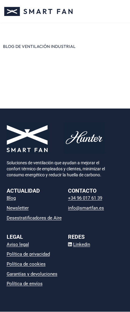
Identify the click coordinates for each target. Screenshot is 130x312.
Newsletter (18, 208)
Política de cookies (26, 264)
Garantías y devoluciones (32, 274)
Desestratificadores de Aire (34, 218)
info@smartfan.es (86, 208)
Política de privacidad (28, 254)
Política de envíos (25, 283)
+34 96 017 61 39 (85, 198)
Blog (11, 198)
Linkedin (81, 244)
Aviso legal (18, 244)
